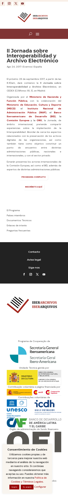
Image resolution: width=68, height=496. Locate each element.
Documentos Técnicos (19, 220)
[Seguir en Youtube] (22, 3)
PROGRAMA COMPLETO (33, 177)
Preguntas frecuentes (18, 230)
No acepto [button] (27, 487)
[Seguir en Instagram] (9, 3)
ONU (39, 120)
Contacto (34, 251)
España (38, 66)
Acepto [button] (14, 487)
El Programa (13, 210)
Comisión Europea (18, 120)
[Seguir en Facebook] (2, 3)
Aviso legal (34, 259)
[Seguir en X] (15, 3)
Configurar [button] (40, 486)
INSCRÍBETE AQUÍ (33, 187)
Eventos (27, 66)
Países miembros (16, 215)
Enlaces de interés (17, 225)
